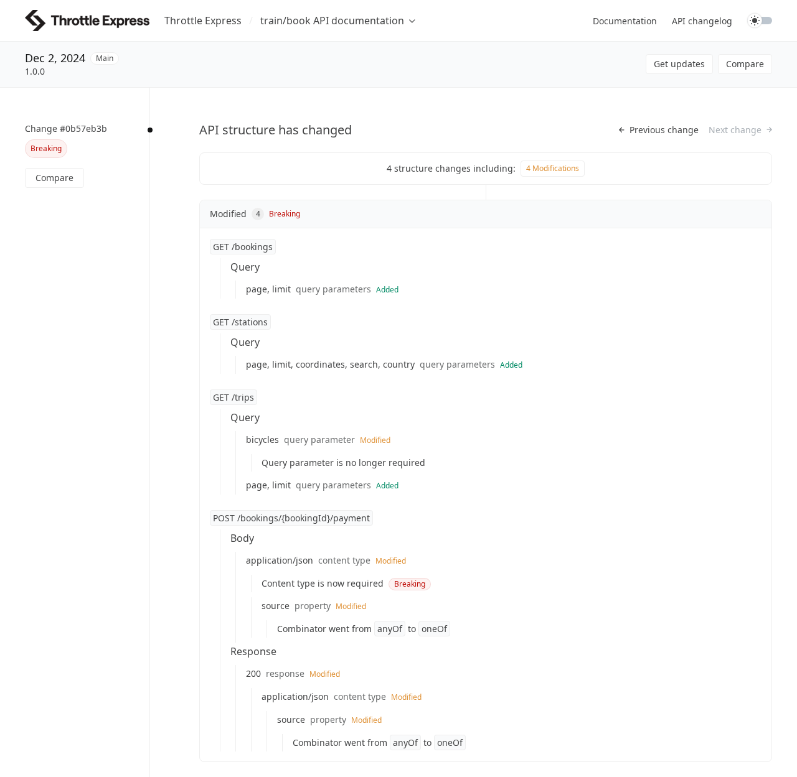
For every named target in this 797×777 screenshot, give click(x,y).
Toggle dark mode (759, 20)
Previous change (664, 130)
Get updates (679, 64)
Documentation (625, 21)
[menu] (337, 20)
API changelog (702, 21)
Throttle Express (203, 20)
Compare (745, 64)
